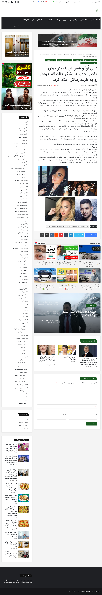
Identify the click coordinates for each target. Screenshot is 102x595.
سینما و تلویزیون (67, 20)
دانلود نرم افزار (23, 264)
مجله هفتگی (24, 354)
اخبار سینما (68, 60)
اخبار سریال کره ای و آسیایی (16, 156)
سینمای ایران (21, 171)
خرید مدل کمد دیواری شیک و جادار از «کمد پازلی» (11, 544)
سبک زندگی (25, 286)
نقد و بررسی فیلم (20, 382)
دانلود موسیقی (22, 261)
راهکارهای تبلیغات (19, 363)
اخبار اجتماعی (23, 128)
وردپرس (26, 428)
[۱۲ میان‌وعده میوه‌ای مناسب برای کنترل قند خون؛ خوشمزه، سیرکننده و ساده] (23, 486)
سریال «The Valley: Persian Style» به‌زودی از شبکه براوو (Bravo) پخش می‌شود (80, 314)
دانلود (33, 20)
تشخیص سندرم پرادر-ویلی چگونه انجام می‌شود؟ (11, 534)
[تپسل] (3, 64)
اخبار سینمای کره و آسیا (18, 168)
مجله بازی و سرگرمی (22, 341)
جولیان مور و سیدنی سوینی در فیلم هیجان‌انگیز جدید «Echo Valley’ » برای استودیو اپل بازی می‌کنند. (46, 360)
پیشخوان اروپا (24, 224)
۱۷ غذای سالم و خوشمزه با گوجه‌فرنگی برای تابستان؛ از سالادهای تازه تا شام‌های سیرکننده (11, 511)
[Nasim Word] (98, 10)
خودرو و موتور (24, 239)
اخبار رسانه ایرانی (20, 146)
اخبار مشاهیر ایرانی (21, 202)
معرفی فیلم (22, 378)
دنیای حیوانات (24, 279)
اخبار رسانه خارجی (78, 60)
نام (96, 407)
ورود (27, 419)
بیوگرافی (75, 20)
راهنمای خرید (23, 320)
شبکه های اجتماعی (21, 276)
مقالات (26, 397)
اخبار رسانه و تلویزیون (20, 143)
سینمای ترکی (21, 174)
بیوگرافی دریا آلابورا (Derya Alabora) (18, 107)
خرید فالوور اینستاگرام (16, 580)
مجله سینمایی (23, 372)
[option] (67, 313)
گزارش (50, 20)
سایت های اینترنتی (21, 298)
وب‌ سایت (63, 414)
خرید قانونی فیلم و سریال (19, 249)
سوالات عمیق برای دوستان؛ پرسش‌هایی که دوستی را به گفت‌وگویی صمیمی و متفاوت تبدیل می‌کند (11, 474)
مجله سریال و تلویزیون (20, 369)
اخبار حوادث (23, 140)
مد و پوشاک (23, 326)
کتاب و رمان (23, 270)
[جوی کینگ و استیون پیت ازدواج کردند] (67, 350)
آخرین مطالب (81, 2)
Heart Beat (91, 85)
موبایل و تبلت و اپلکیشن (20, 329)
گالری (26, 304)
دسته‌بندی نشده (24, 273)
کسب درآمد (25, 301)
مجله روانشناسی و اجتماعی (19, 366)
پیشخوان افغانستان (23, 227)
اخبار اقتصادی (23, 134)
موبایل (7, 580)
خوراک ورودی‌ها (23, 422)
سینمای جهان (21, 177)
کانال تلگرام (26, 20)
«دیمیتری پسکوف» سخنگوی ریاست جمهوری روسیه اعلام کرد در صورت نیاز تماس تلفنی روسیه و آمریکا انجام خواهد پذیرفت (88, 361)
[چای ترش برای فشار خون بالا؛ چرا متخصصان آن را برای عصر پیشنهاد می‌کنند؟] (23, 447)
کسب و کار (23, 360)
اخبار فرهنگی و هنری (21, 180)
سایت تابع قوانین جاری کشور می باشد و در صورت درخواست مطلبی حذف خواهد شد (67, 33)
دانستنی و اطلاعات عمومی (21, 242)
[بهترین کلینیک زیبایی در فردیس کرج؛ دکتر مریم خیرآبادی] (23, 554)
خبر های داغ (84, 63)
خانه (97, 20)
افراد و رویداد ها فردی (22, 218)
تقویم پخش (21, 159)
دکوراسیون (24, 317)
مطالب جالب (24, 394)
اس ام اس (24, 313)
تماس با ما (59, 2)
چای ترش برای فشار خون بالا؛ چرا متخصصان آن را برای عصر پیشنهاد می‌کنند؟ (11, 447)
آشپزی (26, 122)
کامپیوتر (24, 323)
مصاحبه (45, 20)
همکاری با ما (67, 2)
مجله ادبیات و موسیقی (22, 338)
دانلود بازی (24, 252)
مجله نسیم (58, 20)
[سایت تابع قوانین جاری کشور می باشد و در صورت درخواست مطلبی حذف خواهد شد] (67, 41)
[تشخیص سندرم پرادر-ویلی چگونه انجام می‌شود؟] (23, 535)
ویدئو (26, 400)
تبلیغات (74, 2)
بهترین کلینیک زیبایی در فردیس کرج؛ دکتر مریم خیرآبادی (19, 52)
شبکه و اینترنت (24, 292)
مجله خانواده (24, 347)
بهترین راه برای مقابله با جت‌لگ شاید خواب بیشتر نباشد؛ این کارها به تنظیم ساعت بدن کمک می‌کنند (11, 460)
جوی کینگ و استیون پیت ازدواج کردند (69, 358)
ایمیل (95, 414)
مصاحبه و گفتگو (24, 391)
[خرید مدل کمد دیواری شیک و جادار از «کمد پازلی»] (23, 544)
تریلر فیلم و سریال (20, 375)
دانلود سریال (23, 255)
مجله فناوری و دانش (21, 388)
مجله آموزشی (24, 335)
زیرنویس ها (23, 267)
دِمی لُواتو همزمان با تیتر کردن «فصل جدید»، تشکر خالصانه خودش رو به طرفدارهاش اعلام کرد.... (67, 226)
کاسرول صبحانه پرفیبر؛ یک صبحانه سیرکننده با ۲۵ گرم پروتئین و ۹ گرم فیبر (11, 498)
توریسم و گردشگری (23, 233)
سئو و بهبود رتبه (22, 295)
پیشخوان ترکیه (24, 230)
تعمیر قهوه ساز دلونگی (26, 582)
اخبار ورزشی (23, 187)
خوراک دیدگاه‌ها (23, 425)
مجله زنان (25, 351)
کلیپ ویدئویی (23, 403)
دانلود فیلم (24, 258)
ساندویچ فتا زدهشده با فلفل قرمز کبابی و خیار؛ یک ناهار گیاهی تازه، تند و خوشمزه (11, 524)
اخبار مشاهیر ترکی (22, 205)
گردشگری (39, 20)
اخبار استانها (23, 131)
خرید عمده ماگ (28, 580)
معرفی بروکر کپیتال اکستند (12, 582)
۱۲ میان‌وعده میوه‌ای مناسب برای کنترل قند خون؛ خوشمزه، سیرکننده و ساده (11, 486)
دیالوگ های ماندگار (23, 283)
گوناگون (26, 310)
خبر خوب (24, 357)
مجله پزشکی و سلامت (22, 344)
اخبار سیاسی (23, 162)
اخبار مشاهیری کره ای (20, 211)
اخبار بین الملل (88, 60)
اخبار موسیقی (93, 63)
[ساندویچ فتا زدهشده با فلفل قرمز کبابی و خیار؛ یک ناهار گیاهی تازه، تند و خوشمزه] (23, 523)
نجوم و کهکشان (22, 332)
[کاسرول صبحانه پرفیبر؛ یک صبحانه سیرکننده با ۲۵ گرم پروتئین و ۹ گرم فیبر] (23, 498)
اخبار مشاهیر (84, 20)
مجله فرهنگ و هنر (21, 385)
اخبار (92, 20)
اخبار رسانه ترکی (20, 150)
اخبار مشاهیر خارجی (79, 54)
